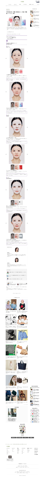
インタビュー (28, 449)
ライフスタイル (25, 4)
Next (27, 58)
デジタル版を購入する (19, 437)
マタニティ (7, 453)
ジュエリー (7, 450)
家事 (22, 451)
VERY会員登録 (36, 454)
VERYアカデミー (28, 450)
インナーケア (16, 5)
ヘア (12, 5)
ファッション (10, 4)
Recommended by (25, 404)
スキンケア (10, 5)
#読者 (16, 293)
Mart (23, 471)
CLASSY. (17, 471)
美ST (24, 471)
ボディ (14, 5)
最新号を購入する (13, 437)
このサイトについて (19, 466)
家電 (22, 453)
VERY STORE (36, 449)
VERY (19, 471)
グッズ (17, 451)
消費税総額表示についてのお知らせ (22, 463)
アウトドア (23, 450)
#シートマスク (19, 293)
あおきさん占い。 (36, 448)
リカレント (28, 451)
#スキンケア (14, 293)
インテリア (23, 449)
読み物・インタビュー (31, 4)
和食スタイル (28, 471)
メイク (8, 5)
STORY (21, 471)
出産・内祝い (18, 450)
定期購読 (31, 437)
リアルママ (18, 453)
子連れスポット (18, 449)
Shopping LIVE (36, 451)
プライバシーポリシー (23, 466)
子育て (20, 4)
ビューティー (15, 4)
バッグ (7, 449)
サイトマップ (27, 466)
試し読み (25, 437)
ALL (6, 5)
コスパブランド (8, 451)
